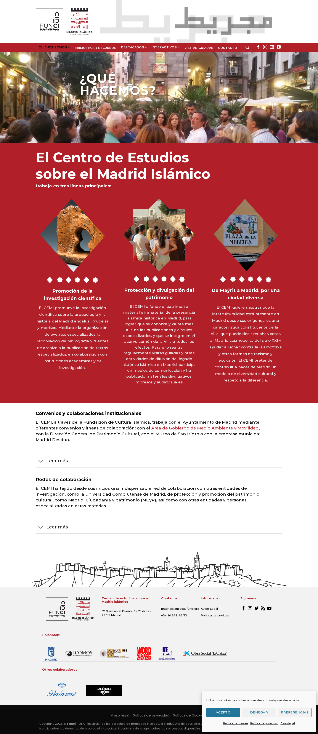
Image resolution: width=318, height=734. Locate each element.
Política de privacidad (264, 723)
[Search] (247, 47)
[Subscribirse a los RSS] (263, 608)
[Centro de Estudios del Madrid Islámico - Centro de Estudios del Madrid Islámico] (64, 21)
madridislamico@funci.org (180, 608)
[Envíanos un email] (272, 47)
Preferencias (294, 712)
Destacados (132, 47)
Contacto (227, 48)
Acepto (223, 712)
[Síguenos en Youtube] (279, 47)
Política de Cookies (189, 715)
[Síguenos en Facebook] (258, 47)
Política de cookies (235, 723)
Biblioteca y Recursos (95, 48)
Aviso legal (288, 723)
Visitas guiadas (199, 48)
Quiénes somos (53, 47)
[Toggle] (41, 461)
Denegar (259, 712)
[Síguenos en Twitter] (256, 608)
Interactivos (164, 47)
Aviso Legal (209, 608)
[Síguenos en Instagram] (265, 47)
